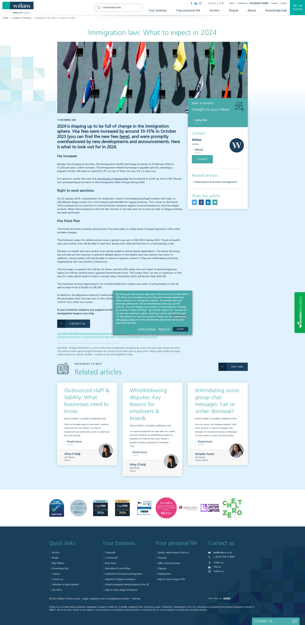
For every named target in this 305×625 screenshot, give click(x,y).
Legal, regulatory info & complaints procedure (105, 599)
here (124, 137)
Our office (57, 590)
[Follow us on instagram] (200, 3)
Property (162, 558)
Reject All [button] (164, 329)
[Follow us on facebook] (191, 3)
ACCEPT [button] (180, 329)
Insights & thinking (22, 18)
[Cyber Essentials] (56, 508)
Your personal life (188, 10)
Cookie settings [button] (146, 329)
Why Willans (58, 563)
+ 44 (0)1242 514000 (224, 557)
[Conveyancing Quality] (166, 508)
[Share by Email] (214, 202)
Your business (158, 10)
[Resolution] (188, 508)
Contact (283, 3)
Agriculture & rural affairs (118, 568)
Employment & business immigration (215, 182)
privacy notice (128, 320)
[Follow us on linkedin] (196, 3)
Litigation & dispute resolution (120, 579)
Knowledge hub (276, 10)
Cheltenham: (252, 3)
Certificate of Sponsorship (112, 179)
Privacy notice (73, 599)
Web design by (215, 599)
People (233, 10)
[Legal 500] (100, 508)
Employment (164, 574)
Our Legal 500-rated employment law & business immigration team (93, 333)
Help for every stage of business (121, 590)
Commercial (111, 558)
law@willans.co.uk (222, 552)
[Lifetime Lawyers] (210, 508)
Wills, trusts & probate (169, 563)
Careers (274, 3)
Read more (74, 441)
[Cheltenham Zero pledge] (232, 507)
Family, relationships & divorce (173, 552)
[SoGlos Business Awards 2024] (144, 508)
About (251, 10)
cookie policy (180, 316)
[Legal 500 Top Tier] (122, 508)
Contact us (57, 579)
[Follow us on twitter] (194, 202)
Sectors (214, 10)
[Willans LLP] (18, 8)
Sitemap (136, 599)
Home (231, 3)
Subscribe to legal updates (65, 584)
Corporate (110, 552)
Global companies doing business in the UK (127, 584)
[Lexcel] (78, 508)
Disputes (162, 568)
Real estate (110, 563)
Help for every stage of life (171, 579)
